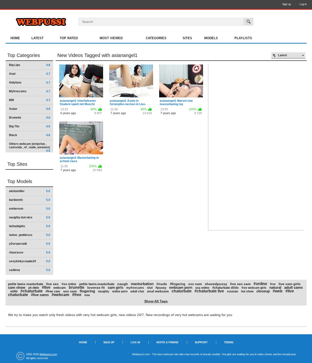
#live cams (40, 295)
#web (278, 291)
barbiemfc (29, 200)
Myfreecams (29, 91)
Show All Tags (156, 301)
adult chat (137, 291)
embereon (29, 208)
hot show (247, 291)
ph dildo (33, 287)
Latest (37, 38)
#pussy (161, 287)
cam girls (115, 287)
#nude (161, 284)
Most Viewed (111, 38)
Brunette (29, 117)
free (273, 284)
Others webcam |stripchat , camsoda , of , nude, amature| (29, 147)
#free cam (53, 291)
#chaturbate (31, 291)
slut (150, 287)
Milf (29, 100)
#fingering (177, 284)
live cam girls (290, 284)
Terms (228, 342)
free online (69, 284)
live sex (52, 284)
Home (15, 38)
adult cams (293, 287)
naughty (103, 291)
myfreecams (135, 287)
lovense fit (96, 287)
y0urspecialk (29, 243)
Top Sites (17, 164)
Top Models (19, 181)
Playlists (243, 38)
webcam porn (180, 287)
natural (275, 287)
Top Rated (69, 38)
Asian (29, 109)
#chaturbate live (209, 291)
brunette (76, 287)
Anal (29, 73)
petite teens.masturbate (96, 284)
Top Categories (23, 55)
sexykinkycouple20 (29, 261)
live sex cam (240, 284)
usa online (202, 287)
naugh (122, 284)
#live (46, 287)
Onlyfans (29, 82)
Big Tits (29, 126)
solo (14, 291)
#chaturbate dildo (225, 287)
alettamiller (29, 191)
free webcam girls (254, 287)
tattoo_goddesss (29, 235)
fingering (87, 291)
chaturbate (182, 291)
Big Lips (29, 65)
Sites (187, 38)
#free (76, 295)
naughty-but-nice (29, 217)
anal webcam (158, 291)
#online (260, 284)
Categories (156, 38)
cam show (16, 287)
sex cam (70, 291)
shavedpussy (216, 284)
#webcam (60, 295)
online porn (119, 291)
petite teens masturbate (25, 284)
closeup (263, 291)
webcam (59, 287)
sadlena (29, 270)
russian (232, 291)
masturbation (142, 284)
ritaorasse (29, 252)
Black (29, 135)
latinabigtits (29, 226)
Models (211, 38)
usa (87, 295)
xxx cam (195, 284)
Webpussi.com (48, 354)
